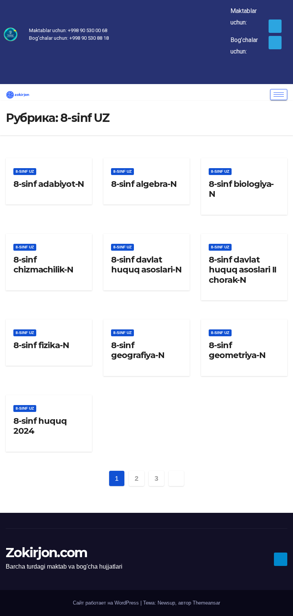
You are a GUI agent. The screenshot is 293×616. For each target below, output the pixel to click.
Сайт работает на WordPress (106, 603)
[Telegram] (275, 26)
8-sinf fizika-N (41, 345)
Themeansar (206, 603)
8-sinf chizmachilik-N (43, 265)
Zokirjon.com (46, 553)
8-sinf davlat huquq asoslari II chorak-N (242, 270)
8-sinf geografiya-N (137, 350)
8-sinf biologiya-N (241, 189)
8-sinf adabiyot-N (48, 184)
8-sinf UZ (25, 171)
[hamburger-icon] (278, 94)
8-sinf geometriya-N (237, 350)
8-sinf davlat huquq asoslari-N (146, 265)
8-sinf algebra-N (143, 184)
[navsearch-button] (74, 75)
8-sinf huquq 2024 (40, 426)
